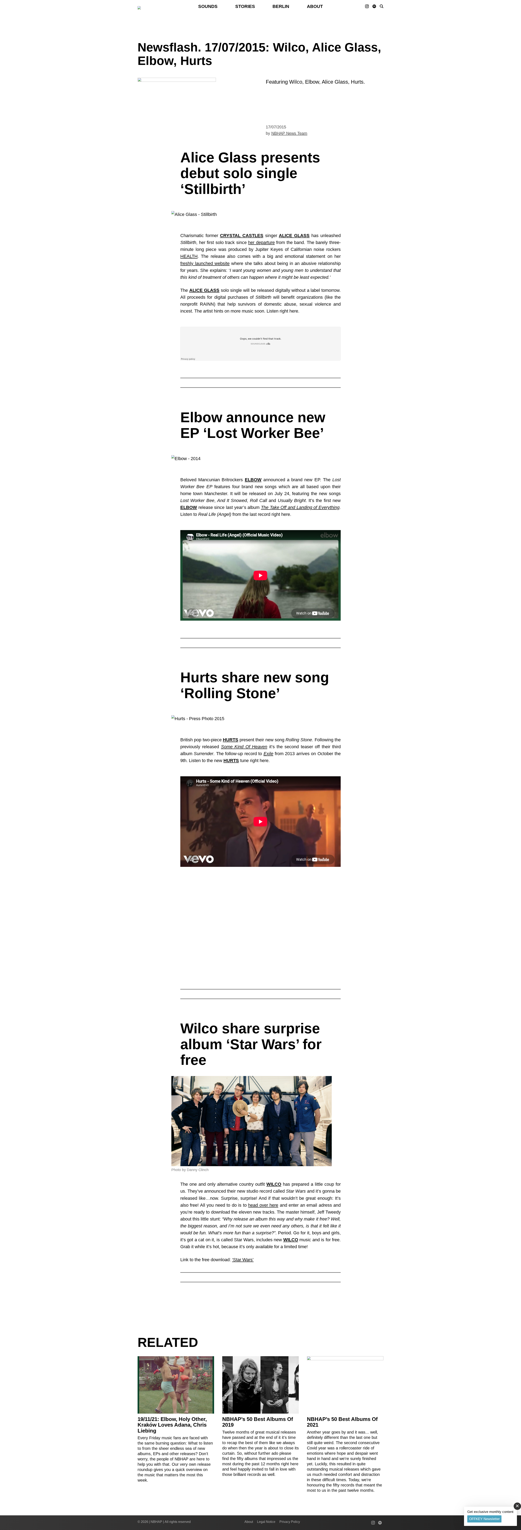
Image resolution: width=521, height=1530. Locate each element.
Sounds (208, 6)
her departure (261, 242)
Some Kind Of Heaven (244, 746)
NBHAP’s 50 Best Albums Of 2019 (257, 1422)
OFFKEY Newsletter (484, 1519)
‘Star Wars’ (243, 1259)
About (315, 6)
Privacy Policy (289, 1521)
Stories (245, 6)
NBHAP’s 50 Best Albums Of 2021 (342, 1422)
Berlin (281, 6)
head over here (263, 1205)
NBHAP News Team (289, 133)
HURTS (230, 739)
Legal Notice (266, 1521)
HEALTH (189, 256)
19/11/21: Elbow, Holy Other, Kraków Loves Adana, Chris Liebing (172, 1425)
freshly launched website (205, 263)
